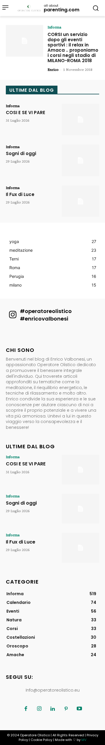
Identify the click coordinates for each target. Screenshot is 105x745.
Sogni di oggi (21, 153)
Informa (54, 27)
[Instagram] (39, 709)
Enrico (53, 69)
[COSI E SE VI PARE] (80, 119)
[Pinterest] (66, 709)
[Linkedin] (52, 709)
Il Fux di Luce (20, 194)
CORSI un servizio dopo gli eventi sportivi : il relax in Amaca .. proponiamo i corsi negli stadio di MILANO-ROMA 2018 (73, 47)
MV (83, 739)
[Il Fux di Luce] (80, 201)
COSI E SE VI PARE (25, 112)
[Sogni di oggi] (80, 160)
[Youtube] (79, 709)
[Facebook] (25, 709)
